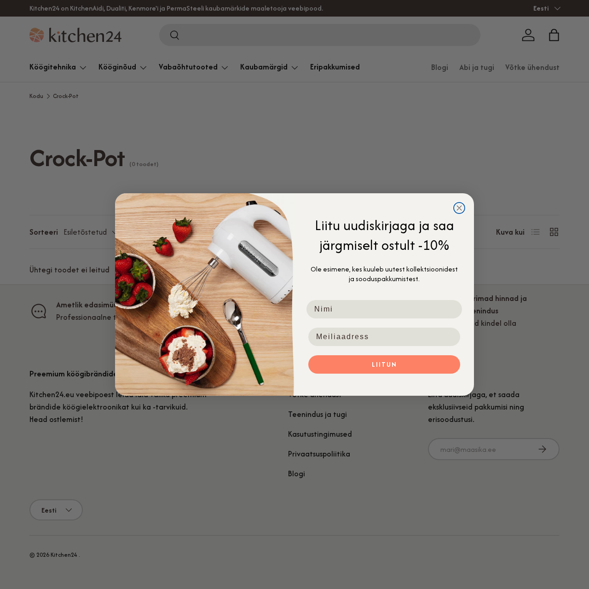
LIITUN (384, 364)
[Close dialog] (459, 208)
